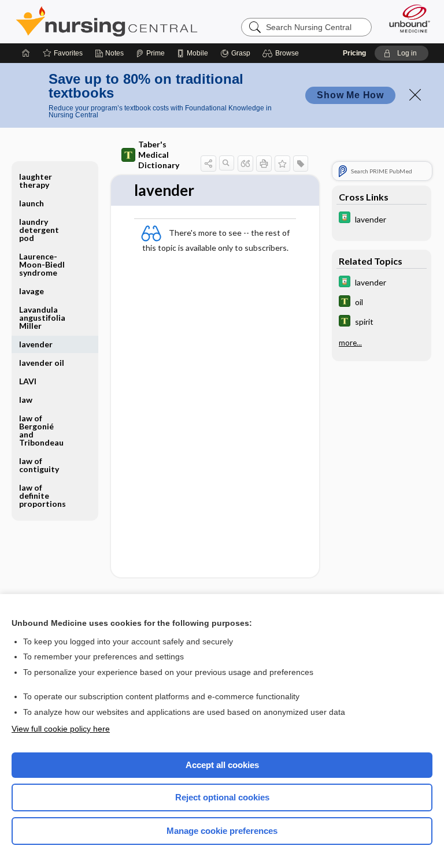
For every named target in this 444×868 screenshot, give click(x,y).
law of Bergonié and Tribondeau (41, 430)
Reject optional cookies (222, 797)
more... (350, 342)
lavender (36, 344)
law (25, 400)
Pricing (354, 53)
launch (31, 203)
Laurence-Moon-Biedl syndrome (42, 264)
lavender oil (41, 363)
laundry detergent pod (39, 230)
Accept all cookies (222, 765)
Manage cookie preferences (222, 831)
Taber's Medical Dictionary (158, 154)
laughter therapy (35, 181)
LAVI (27, 381)
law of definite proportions (42, 496)
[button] (282, 53)
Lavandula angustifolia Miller (42, 318)
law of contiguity (39, 465)
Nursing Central (107, 21)
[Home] (26, 53)
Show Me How (350, 95)
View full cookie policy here (61, 728)
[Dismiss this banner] (415, 95)
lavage (31, 291)
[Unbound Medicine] (405, 18)
